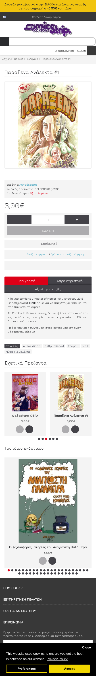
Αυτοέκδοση (28, 184)
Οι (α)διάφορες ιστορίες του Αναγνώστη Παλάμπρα (48, 547)
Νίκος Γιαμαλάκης (18, 351)
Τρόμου (73, 346)
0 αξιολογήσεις (37, 254)
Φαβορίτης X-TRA (25, 415)
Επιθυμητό (49, 243)
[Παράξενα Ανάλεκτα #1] (48, 125)
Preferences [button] (27, 668)
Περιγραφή (26, 281)
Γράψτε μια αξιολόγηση (67, 254)
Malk (85, 346)
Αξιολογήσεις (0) (48, 289)
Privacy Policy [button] (57, 659)
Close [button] (86, 647)
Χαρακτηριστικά (70, 281)
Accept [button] (69, 668)
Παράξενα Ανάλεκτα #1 (71, 415)
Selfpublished (54, 346)
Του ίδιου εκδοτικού (24, 448)
